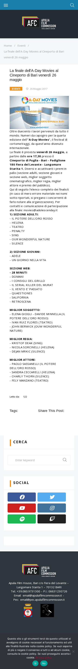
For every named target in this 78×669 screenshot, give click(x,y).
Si (35, 663)
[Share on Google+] (51, 419)
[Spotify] (22, 518)
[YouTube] (22, 508)
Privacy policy (44, 657)
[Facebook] (22, 497)
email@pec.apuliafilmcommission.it (42, 599)
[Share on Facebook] (40, 419)
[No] (73, 651)
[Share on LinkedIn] (56, 419)
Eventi (21, 45)
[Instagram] (51, 508)
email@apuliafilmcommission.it (42, 595)
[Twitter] (51, 497)
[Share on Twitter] (46, 419)
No (44, 663)
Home (8, 45)
